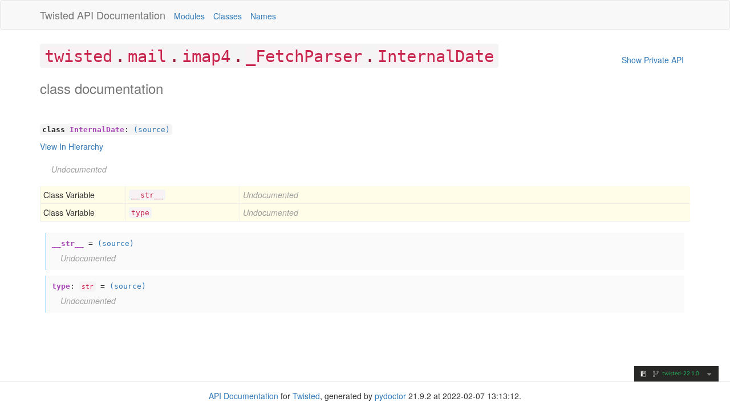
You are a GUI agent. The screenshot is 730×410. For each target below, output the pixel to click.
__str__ (147, 195)
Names (263, 16)
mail (147, 56)
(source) (151, 129)
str (88, 286)
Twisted (57, 14)
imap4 (206, 56)
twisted (78, 56)
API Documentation (121, 14)
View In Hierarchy (71, 146)
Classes (227, 16)
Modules (189, 16)
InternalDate (436, 56)
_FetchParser (304, 56)
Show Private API (653, 59)
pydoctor (390, 395)
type (140, 212)
